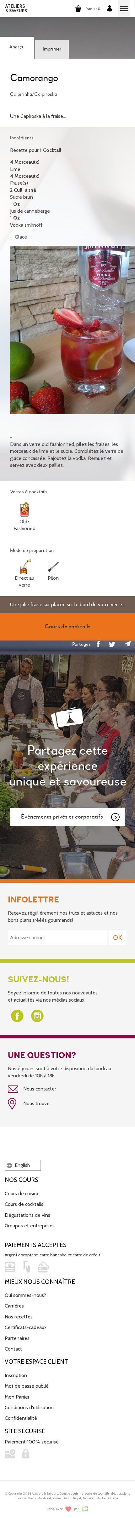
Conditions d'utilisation (29, 1407)
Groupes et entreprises (30, 1226)
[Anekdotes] (85, 1509)
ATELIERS (16, 8)
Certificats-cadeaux (26, 1327)
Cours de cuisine (22, 1194)
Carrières (14, 1306)
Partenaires (17, 1338)
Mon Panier (17, 1397)
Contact (13, 1349)
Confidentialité (21, 1418)
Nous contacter (39, 1089)
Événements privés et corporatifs (62, 817)
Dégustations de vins (27, 1215)
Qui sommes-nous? (25, 1295)
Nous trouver (36, 1103)
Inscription (16, 1375)
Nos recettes (19, 1317)
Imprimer (52, 49)
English (22, 1165)
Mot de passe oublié (27, 1386)
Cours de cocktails (24, 1204)
